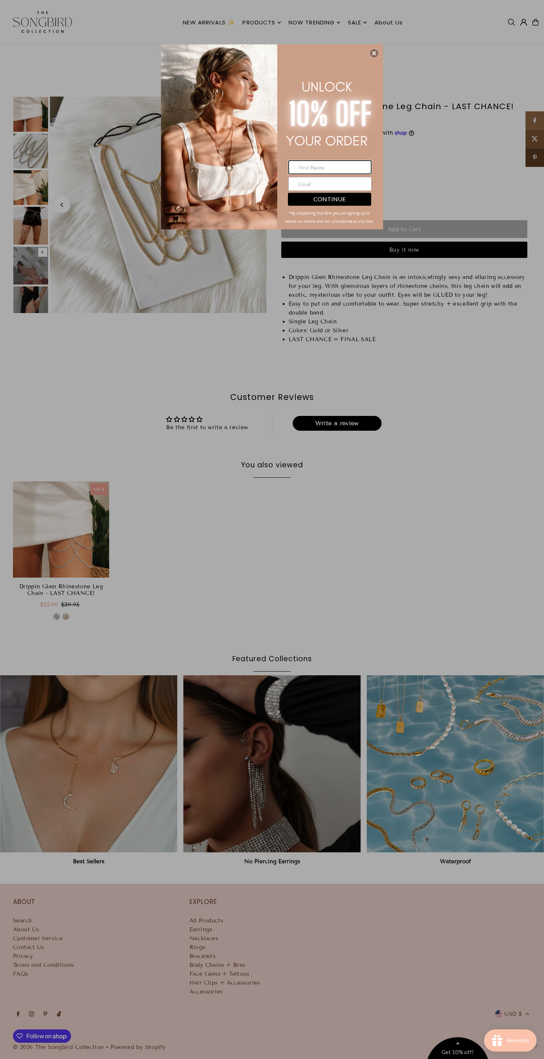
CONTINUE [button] (329, 198)
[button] (374, 53)
